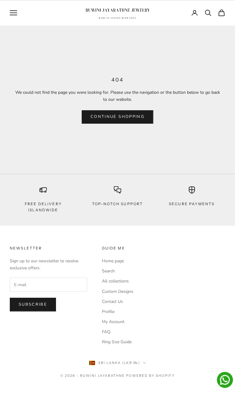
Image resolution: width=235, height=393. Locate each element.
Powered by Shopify (150, 375)
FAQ (106, 332)
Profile (108, 312)
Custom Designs (117, 291)
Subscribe (33, 304)
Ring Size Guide (117, 342)
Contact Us (112, 301)
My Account (113, 322)
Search (108, 271)
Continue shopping (117, 116)
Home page (113, 261)
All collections (115, 281)
